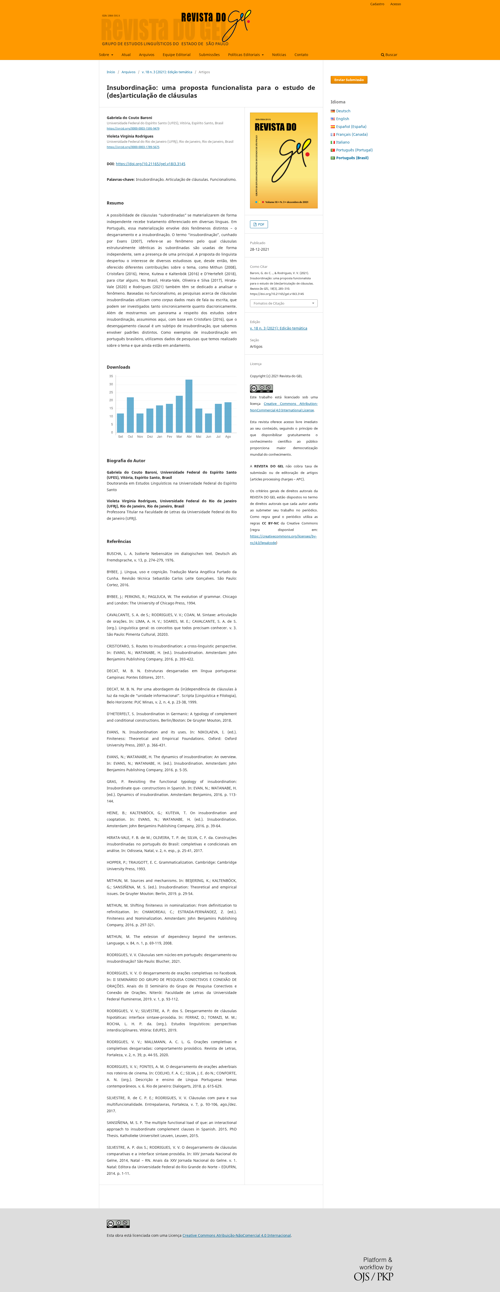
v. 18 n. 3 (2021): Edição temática (167, 72)
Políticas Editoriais (244, 54)
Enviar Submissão (349, 79)
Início (111, 72)
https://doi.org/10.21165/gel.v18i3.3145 (150, 163)
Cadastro (377, 4)
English (342, 118)
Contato (301, 54)
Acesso (395, 4)
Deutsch (343, 110)
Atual (126, 54)
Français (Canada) (352, 134)
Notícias (279, 54)
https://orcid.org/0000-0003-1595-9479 (133, 128)
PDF (260, 224)
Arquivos (146, 54)
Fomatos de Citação (269, 303)
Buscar (390, 54)
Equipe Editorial (177, 54)
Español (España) (351, 126)
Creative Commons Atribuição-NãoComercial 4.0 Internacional (237, 1235)
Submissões (209, 54)
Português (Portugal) (354, 149)
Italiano (342, 142)
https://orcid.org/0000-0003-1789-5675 (133, 147)
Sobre (104, 54)
